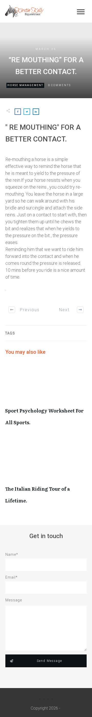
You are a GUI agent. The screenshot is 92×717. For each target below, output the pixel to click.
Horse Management (25, 85)
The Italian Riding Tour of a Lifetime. (46, 475)
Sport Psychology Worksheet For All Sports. (46, 397)
